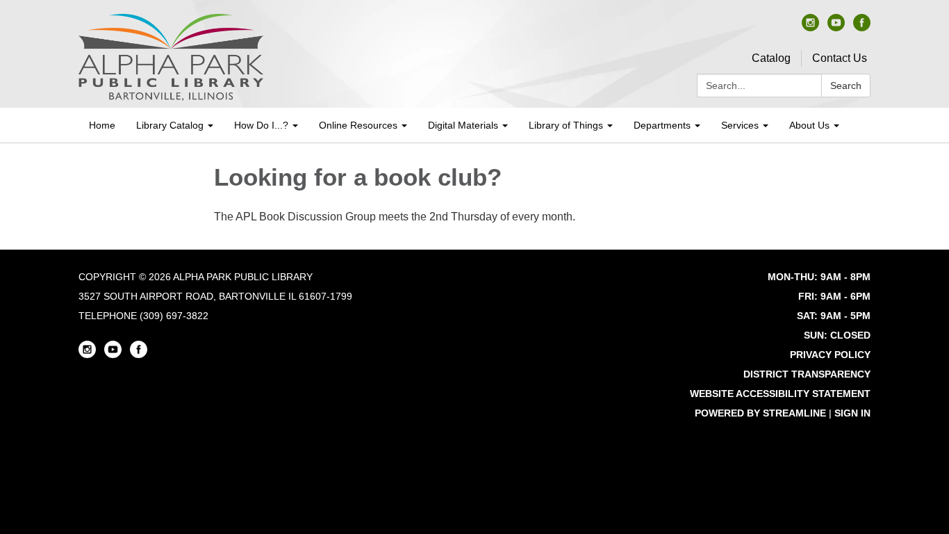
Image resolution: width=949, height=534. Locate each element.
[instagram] (810, 27)
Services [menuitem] (740, 125)
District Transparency (806, 374)
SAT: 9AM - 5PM (833, 315)
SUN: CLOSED (837, 335)
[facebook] (861, 27)
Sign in (852, 413)
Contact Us (839, 58)
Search (845, 85)
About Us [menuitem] (809, 125)
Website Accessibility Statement (780, 393)
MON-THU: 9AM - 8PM (819, 276)
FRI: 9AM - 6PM (834, 296)
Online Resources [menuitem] (358, 125)
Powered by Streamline (760, 413)
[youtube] (836, 27)
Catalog (771, 58)
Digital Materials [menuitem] (463, 125)
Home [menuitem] (102, 125)
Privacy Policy (830, 354)
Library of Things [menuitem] (566, 125)
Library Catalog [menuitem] (170, 125)
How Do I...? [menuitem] (261, 125)
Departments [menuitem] (662, 125)
